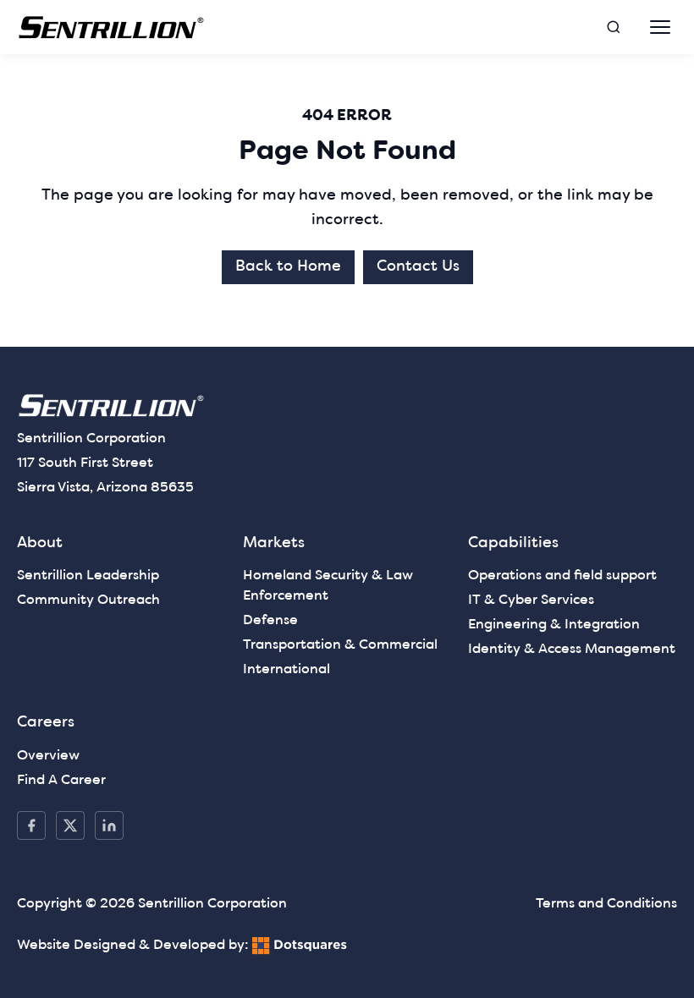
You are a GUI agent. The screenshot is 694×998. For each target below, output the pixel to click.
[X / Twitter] (70, 825)
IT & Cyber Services (531, 600)
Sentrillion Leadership (88, 576)
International (286, 670)
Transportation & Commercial (340, 645)
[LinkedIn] (109, 825)
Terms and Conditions (606, 904)
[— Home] (112, 27)
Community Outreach (88, 600)
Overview (48, 756)
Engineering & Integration (554, 625)
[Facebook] (31, 825)
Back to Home (288, 267)
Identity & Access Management (571, 649)
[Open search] (614, 27)
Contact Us (418, 267)
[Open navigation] (660, 27)
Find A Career (61, 780)
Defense (270, 621)
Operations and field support (562, 576)
